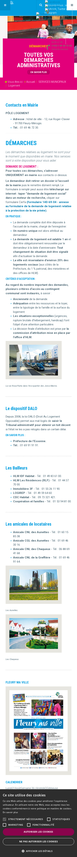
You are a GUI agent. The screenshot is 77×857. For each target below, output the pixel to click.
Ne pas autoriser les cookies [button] (38, 841)
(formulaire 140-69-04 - (43, 202)
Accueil (30, 81)
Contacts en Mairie (22, 105)
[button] (38, 851)
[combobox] (40, 5)
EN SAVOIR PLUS (38, 72)
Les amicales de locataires (28, 524)
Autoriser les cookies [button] (38, 831)
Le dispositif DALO (21, 408)
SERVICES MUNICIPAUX (52, 81)
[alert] (38, 823)
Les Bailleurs (16, 468)
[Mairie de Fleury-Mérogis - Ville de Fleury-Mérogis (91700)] (15, 2)
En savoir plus (10, 812)
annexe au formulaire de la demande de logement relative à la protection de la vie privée (38, 206)
